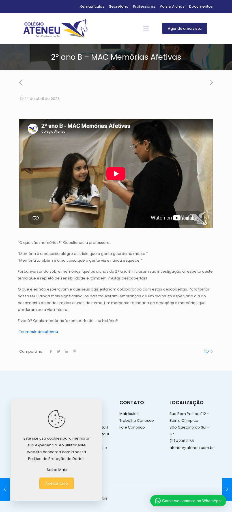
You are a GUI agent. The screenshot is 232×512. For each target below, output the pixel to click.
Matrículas (129, 413)
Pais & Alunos (172, 6)
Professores (144, 6)
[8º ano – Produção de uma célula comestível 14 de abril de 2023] (227, 489)
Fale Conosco (132, 427)
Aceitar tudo (56, 483)
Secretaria (118, 6)
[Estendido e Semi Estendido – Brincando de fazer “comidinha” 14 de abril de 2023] (5, 489)
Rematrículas (92, 6)
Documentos (201, 6)
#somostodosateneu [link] (38, 331)
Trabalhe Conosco (136, 420)
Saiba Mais (57, 469)
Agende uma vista (184, 28)
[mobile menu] (146, 28)
